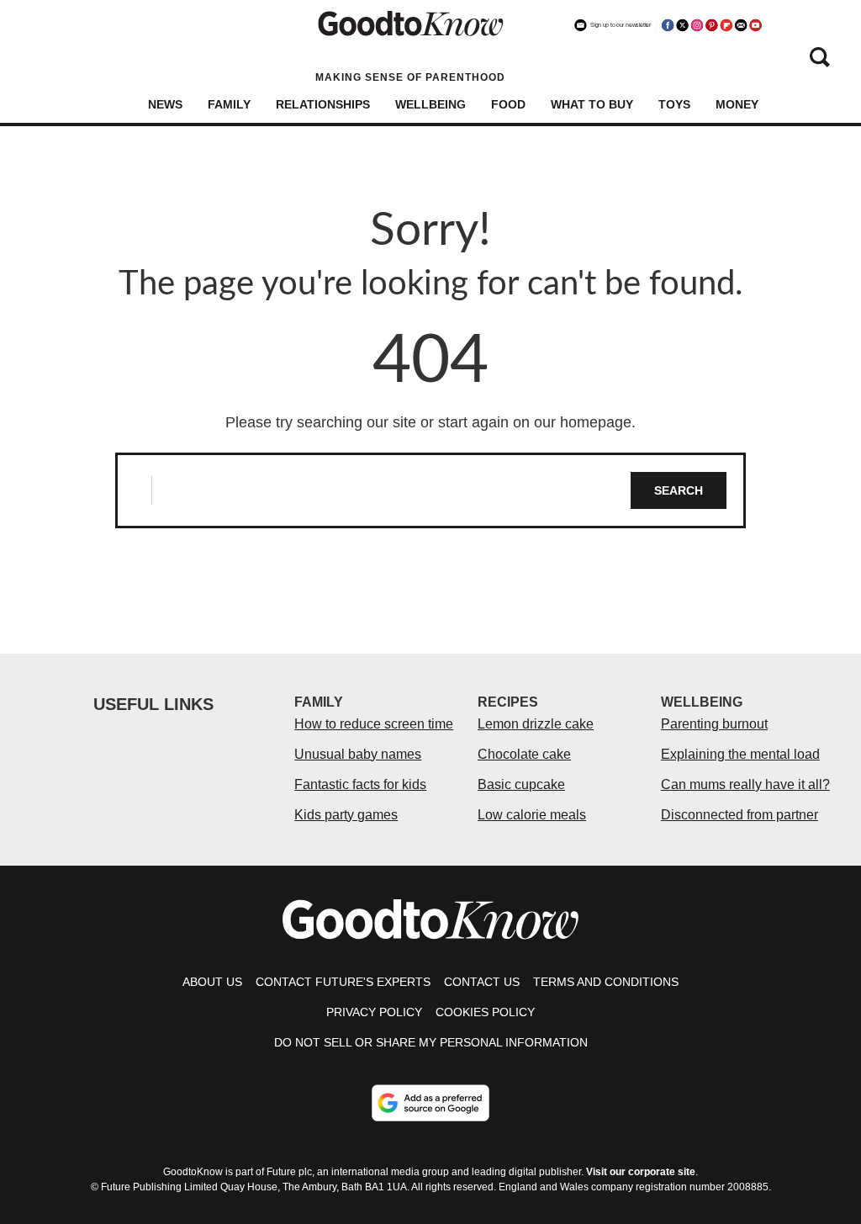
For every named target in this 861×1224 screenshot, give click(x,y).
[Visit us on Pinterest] (711, 25)
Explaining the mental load (740, 754)
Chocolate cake (524, 754)
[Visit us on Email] (741, 25)
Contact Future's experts (343, 981)
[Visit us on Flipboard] (726, 25)
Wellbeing (430, 104)
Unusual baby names (357, 754)
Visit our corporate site (640, 1172)
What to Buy (592, 104)
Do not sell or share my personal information (431, 1042)
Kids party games (346, 815)
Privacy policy (374, 1012)
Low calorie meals (532, 815)
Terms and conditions (606, 981)
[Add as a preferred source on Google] (430, 1102)
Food (508, 104)
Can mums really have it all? (745, 784)
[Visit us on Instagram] (697, 25)
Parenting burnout (714, 724)
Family (229, 104)
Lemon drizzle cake (536, 724)
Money (737, 104)
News (165, 104)
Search (678, 490)
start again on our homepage (534, 422)
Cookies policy (485, 1012)
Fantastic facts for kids (360, 784)
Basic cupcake (521, 784)
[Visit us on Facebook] (667, 25)
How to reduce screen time (373, 724)
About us (212, 981)
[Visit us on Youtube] (755, 25)
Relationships (323, 104)
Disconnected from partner (739, 815)
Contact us (482, 981)
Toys (674, 104)
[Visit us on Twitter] (682, 25)
